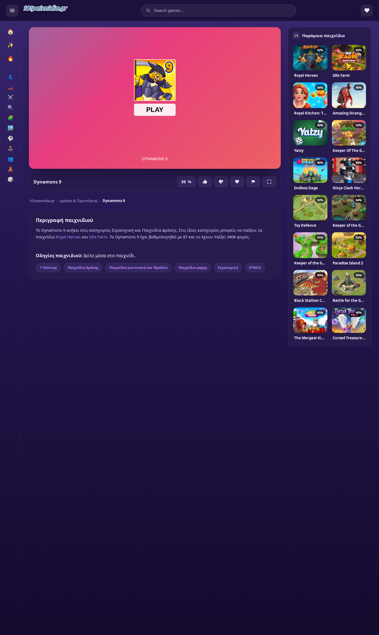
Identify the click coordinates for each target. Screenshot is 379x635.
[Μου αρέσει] (205, 181)
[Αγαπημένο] (237, 181)
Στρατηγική (228, 267)
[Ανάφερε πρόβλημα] (253, 181)
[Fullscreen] (269, 181)
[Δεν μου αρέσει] (221, 181)
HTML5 (255, 267)
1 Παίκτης (48, 267)
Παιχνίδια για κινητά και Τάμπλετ (138, 267)
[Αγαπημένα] (367, 10)
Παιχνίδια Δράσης (83, 267)
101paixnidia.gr (42, 200)
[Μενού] (12, 10)
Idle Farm (98, 236)
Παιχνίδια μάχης (193, 267)
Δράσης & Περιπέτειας (79, 200)
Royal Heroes (68, 236)
